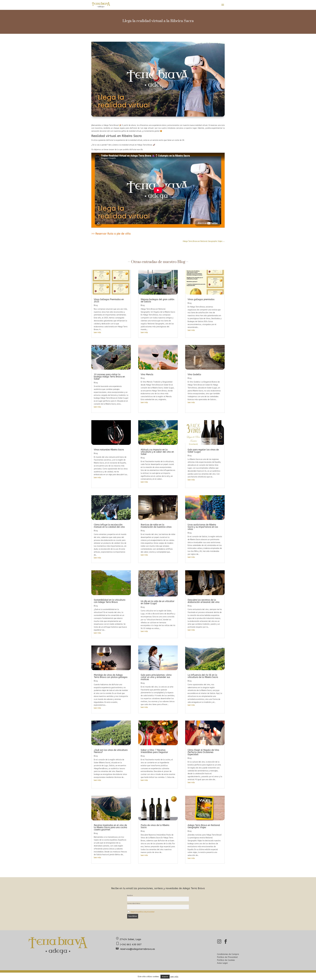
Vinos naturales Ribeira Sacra (109, 449)
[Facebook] (225, 943)
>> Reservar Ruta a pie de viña (111, 233)
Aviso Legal (222, 963)
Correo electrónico (133, 903)
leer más (97, 332)
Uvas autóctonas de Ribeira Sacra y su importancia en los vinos (203, 526)
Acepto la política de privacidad (142, 912)
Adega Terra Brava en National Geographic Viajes (204, 826)
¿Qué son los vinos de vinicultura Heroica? (111, 751)
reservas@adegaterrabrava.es (137, 949)
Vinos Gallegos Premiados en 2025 (109, 300)
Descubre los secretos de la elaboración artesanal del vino (203, 601)
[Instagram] (219, 943)
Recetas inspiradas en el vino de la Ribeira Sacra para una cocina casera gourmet (110, 827)
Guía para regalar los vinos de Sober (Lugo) (203, 450)
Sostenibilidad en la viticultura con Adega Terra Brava (109, 601)
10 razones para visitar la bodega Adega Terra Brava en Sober (109, 376)
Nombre (130, 895)
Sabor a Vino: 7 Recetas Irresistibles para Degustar (154, 751)
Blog (96, 305)
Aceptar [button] (165, 977)
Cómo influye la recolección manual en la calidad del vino (109, 525)
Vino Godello (194, 374)
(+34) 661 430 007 (130, 944)
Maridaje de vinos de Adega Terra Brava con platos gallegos (110, 676)
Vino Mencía (147, 374)
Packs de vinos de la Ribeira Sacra (155, 826)
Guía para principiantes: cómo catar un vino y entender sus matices (156, 677)
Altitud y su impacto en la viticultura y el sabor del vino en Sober (157, 451)
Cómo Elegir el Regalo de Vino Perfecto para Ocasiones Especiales (203, 752)
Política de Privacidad (227, 957)
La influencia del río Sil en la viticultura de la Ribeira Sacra (203, 676)
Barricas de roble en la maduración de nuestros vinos (156, 525)
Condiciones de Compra (228, 954)
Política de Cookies (226, 960)
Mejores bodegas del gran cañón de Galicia (157, 300)
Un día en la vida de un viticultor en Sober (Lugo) (157, 602)
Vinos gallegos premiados (201, 299)
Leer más (174, 976)
